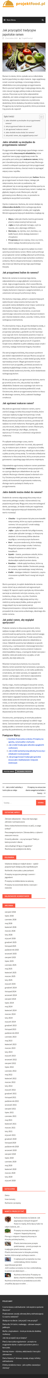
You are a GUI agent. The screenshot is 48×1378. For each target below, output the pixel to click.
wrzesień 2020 (11, 1150)
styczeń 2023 (10, 1055)
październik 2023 (12, 1033)
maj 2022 (8, 1074)
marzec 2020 (10, 1173)
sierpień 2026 (10, 912)
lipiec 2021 (9, 1112)
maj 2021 (8, 1120)
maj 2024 (8, 1006)
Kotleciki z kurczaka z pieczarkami (19, 870)
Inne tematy (10, 1199)
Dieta (7, 1195)
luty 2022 (8, 1086)
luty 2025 (8, 980)
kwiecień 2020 (10, 1169)
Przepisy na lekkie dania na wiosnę (19, 881)
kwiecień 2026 (10, 927)
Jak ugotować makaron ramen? (16, 129)
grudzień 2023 (10, 1025)
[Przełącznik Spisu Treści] (40, 117)
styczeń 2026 (10, 938)
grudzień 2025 (10, 942)
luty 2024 (8, 1018)
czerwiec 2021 (10, 1116)
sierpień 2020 (10, 1154)
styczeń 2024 (10, 1021)
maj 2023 (8, 1040)
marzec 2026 (10, 931)
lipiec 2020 (9, 1158)
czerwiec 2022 (10, 1071)
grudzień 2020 (10, 1139)
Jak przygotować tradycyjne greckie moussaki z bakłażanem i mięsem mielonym (24, 760)
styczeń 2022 (10, 1089)
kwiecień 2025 (10, 972)
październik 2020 (12, 1146)
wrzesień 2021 (11, 1105)
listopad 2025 (10, 946)
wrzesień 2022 (11, 1059)
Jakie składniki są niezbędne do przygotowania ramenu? (22, 121)
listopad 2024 (10, 991)
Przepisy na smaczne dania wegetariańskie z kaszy (36, 790)
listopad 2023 (10, 1029)
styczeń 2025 (10, 984)
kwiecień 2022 (10, 1078)
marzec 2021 (10, 1127)
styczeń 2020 (10, 1180)
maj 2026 (8, 923)
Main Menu (11, 20)
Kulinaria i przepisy (24, 771)
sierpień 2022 (10, 1063)
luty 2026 (8, 934)
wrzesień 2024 (11, 995)
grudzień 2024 (10, 987)
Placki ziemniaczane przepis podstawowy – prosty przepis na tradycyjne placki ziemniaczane (23, 1246)
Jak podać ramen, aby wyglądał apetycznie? (21, 135)
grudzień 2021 (10, 1093)
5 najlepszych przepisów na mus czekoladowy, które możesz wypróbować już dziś (23, 1262)
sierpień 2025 (10, 957)
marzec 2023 (10, 1048)
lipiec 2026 (9, 915)
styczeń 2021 (10, 1135)
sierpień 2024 (10, 999)
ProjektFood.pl (27, 38)
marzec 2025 (10, 976)
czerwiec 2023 (10, 1036)
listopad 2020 (10, 1142)
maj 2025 (8, 968)
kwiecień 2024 (10, 1010)
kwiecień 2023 (10, 1044)
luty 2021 (8, 1131)
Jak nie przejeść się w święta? (14, 1338)
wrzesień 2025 (11, 953)
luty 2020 (8, 1176)
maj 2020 (8, 1165)
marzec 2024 (10, 1014)
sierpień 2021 (10, 1108)
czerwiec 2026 (10, 919)
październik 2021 (12, 1101)
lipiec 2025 (9, 961)
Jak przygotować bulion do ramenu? (18, 126)
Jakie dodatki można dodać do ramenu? (20, 132)
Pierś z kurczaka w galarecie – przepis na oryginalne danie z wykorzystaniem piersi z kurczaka (20, 1344)
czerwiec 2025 (10, 965)
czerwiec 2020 (10, 1161)
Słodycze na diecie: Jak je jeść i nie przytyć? (20, 1320)
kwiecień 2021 (10, 1123)
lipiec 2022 (9, 1067)
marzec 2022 (10, 1082)
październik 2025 (12, 949)
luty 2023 (8, 1052)
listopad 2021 (10, 1097)
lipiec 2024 (9, 1002)
